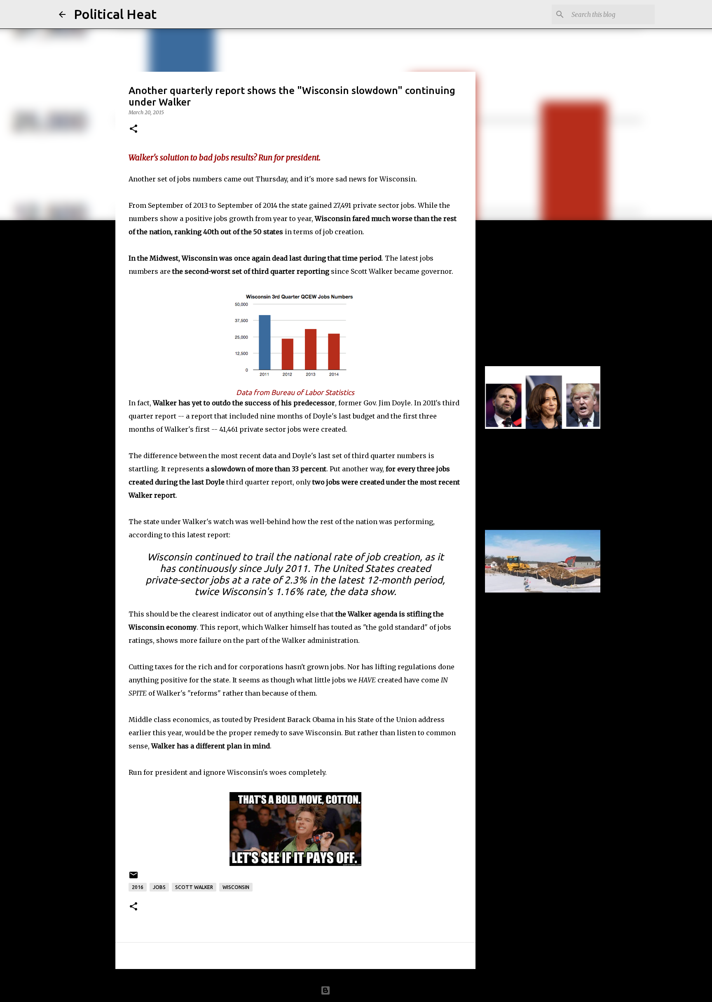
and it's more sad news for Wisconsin (352, 179)
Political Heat (115, 14)
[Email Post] (133, 878)
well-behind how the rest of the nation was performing (341, 521)
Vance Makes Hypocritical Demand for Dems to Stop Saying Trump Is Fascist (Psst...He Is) (537, 448)
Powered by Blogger (360, 990)
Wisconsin (235, 887)
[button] (133, 129)
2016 (137, 887)
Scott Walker (194, 887)
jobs (159, 887)
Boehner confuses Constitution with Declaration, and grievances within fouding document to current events (534, 284)
